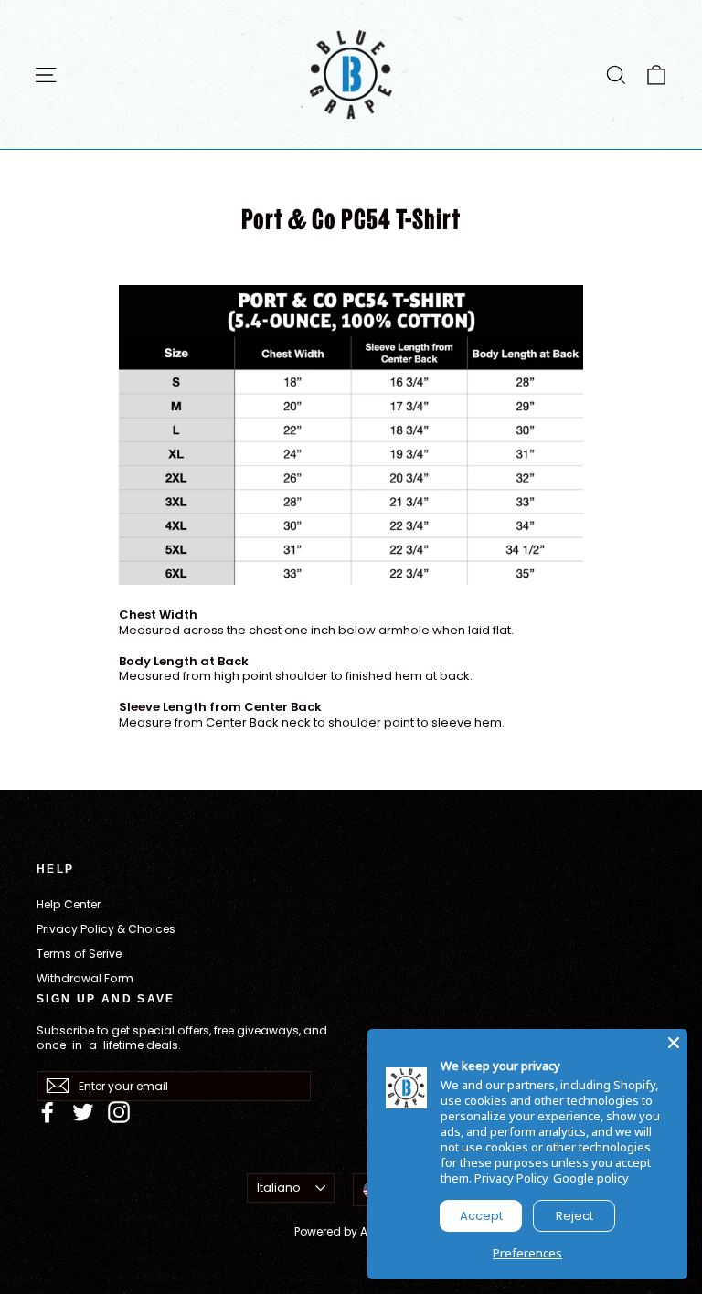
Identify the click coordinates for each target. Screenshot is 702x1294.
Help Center (69, 904)
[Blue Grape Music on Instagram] (119, 1112)
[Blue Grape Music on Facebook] (47, 1112)
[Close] (674, 1043)
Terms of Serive (79, 953)
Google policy (591, 1178)
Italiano (279, 1187)
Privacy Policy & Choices (106, 929)
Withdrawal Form (85, 978)
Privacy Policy (511, 1178)
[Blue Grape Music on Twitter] (83, 1112)
